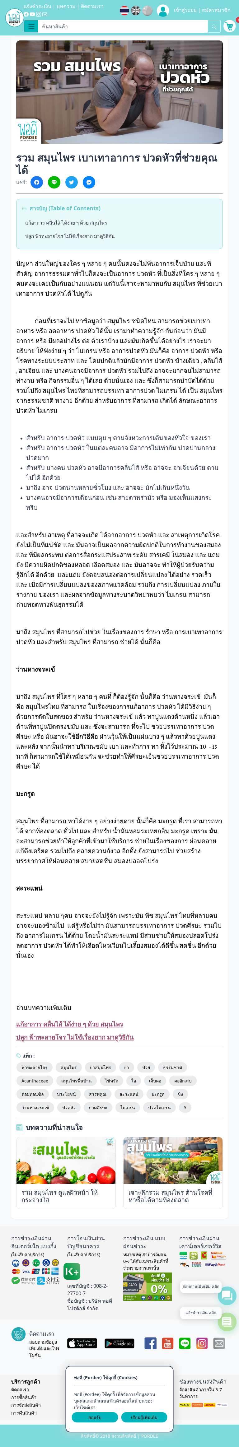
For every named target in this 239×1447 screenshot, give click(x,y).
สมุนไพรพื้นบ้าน (76, 1081)
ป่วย (146, 1067)
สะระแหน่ (129, 1094)
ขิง (180, 1094)
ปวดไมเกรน (159, 1107)
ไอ (133, 1081)
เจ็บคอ (155, 1081)
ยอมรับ (94, 1417)
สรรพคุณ (97, 1094)
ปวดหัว (69, 1107)
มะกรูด (158, 1094)
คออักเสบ (183, 1081)
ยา (126, 1067)
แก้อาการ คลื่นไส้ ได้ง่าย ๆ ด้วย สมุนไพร (66, 223)
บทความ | (69, 6)
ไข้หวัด (111, 1081)
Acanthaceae (34, 1081)
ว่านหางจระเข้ (35, 1107)
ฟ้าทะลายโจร (34, 1067)
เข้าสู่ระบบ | (188, 10)
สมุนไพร (69, 1067)
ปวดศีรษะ (98, 1107)
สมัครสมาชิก (216, 10)
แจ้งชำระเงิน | (40, 6)
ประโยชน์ (66, 1094)
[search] (214, 26)
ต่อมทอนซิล (32, 1094)
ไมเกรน (127, 1107)
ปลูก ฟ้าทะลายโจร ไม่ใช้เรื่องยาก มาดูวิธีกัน (70, 236)
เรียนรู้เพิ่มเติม (144, 1417)
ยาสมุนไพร (100, 1067)
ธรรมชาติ (172, 1067)
